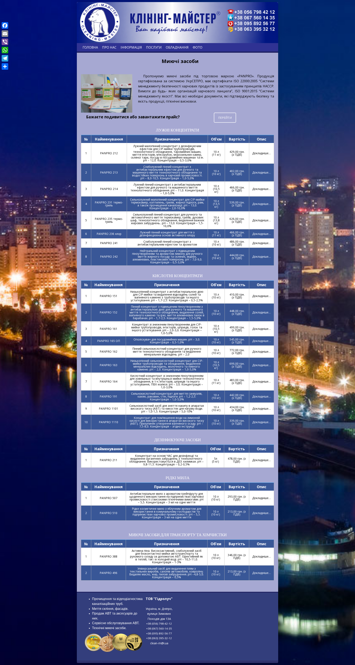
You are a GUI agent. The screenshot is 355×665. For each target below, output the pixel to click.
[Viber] (5, 42)
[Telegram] (5, 58)
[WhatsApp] (5, 50)
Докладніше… (261, 153)
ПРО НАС (109, 47)
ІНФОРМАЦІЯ (131, 47)
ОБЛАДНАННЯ (177, 47)
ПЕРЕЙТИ (225, 118)
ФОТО (197, 47)
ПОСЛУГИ (154, 47)
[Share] (5, 66)
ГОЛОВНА (90, 47)
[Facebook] (5, 25)
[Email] (5, 34)
